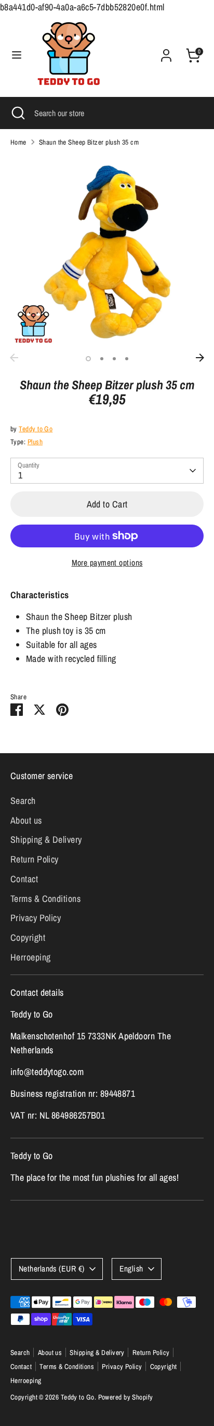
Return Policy (34, 859)
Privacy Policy (35, 917)
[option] (107, 252)
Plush (35, 441)
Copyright (27, 937)
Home (18, 142)
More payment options (107, 562)
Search (23, 800)
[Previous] (14, 357)
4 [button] (126, 358)
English (131, 1268)
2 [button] (101, 358)
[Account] (166, 52)
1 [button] (88, 358)
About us (26, 820)
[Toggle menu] (16, 55)
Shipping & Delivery (46, 839)
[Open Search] (17, 113)
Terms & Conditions (45, 898)
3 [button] (114, 358)
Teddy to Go (35, 428)
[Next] (200, 357)
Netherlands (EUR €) (52, 1268)
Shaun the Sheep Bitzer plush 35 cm (89, 142)
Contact (24, 878)
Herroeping (30, 957)
